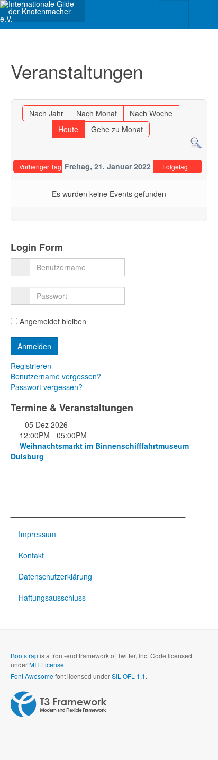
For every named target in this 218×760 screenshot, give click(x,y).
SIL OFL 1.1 (129, 676)
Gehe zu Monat (117, 129)
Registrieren (32, 365)
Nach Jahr (46, 113)
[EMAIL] (200, 94)
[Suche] (196, 142)
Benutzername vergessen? (56, 376)
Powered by (59, 704)
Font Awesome (32, 676)
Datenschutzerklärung (55, 576)
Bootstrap (24, 655)
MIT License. (47, 664)
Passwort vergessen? (47, 387)
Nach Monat (96, 113)
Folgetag (175, 166)
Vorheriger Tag (40, 166)
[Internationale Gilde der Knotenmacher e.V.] (42, 11)
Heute (68, 129)
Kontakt (31, 555)
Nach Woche (151, 113)
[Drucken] (189, 94)
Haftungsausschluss (52, 597)
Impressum (37, 534)
